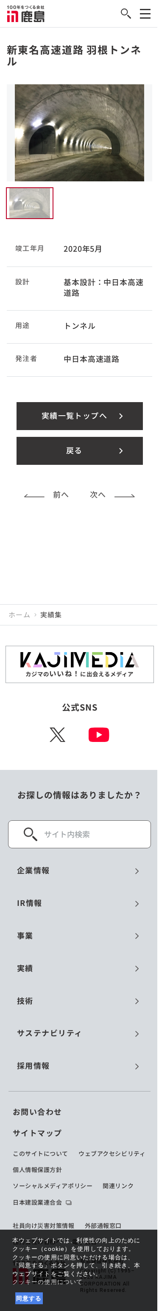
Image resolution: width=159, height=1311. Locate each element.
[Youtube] (99, 735)
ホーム (19, 614)
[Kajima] (26, 13)
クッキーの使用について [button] (47, 1281)
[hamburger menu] (145, 13)
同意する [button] (29, 1298)
